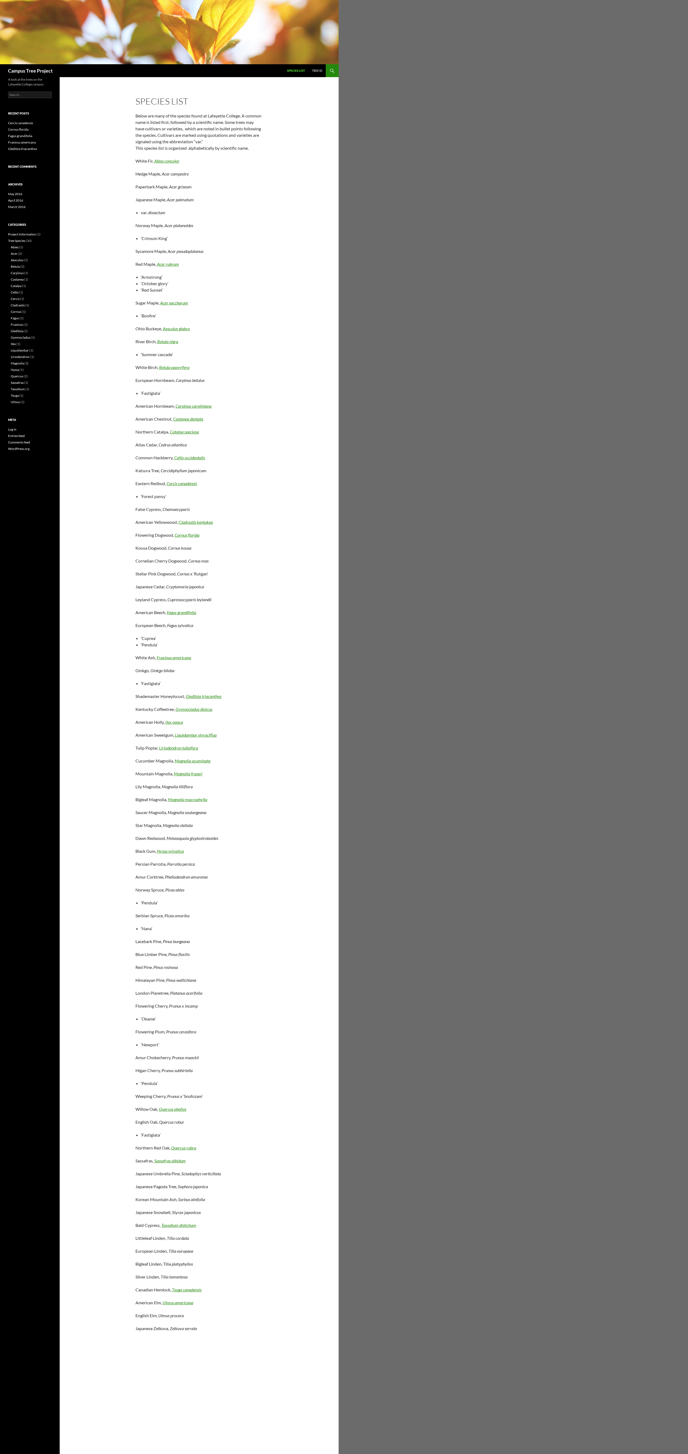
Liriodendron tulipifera (178, 747)
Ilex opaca (174, 722)
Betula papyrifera (174, 367)
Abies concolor (167, 160)
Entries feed (16, 436)
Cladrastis (18, 305)
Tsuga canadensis (187, 1289)
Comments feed (19, 442)
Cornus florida (187, 535)
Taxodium (18, 389)
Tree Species (16, 241)
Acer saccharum (174, 302)
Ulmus (15, 402)
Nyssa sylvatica (170, 851)
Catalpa (16, 286)
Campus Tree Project (30, 71)
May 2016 (15, 194)
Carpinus (17, 273)
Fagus (15, 318)
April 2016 (15, 200)
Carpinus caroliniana (193, 406)
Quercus (17, 376)
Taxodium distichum (178, 1225)
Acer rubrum (168, 264)
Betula (15, 266)
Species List (296, 70)
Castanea (17, 279)
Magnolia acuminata (192, 760)
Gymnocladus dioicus (193, 709)
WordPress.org (19, 449)
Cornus (16, 312)
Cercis (15, 299)
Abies (15, 247)
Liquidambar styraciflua (196, 734)
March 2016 (17, 207)
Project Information (22, 234)
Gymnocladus (20, 337)
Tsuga (15, 395)
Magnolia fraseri (188, 773)
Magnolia (17, 363)
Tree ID (317, 70)
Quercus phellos (172, 1109)
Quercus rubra (183, 1147)
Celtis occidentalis (189, 457)
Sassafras (17, 383)
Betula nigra (167, 341)
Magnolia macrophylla (187, 799)
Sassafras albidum (170, 1160)
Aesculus (17, 260)
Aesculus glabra (176, 328)
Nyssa (15, 370)
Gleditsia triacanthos (203, 696)
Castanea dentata (188, 418)
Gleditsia (17, 331)
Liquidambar (20, 350)
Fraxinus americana (174, 657)
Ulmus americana (178, 1302)
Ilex (13, 344)
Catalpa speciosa (184, 431)
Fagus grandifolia (181, 612)
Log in (12, 429)
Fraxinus (17, 325)
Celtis (15, 292)
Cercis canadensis (182, 483)
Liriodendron (20, 357)
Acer (14, 254)
